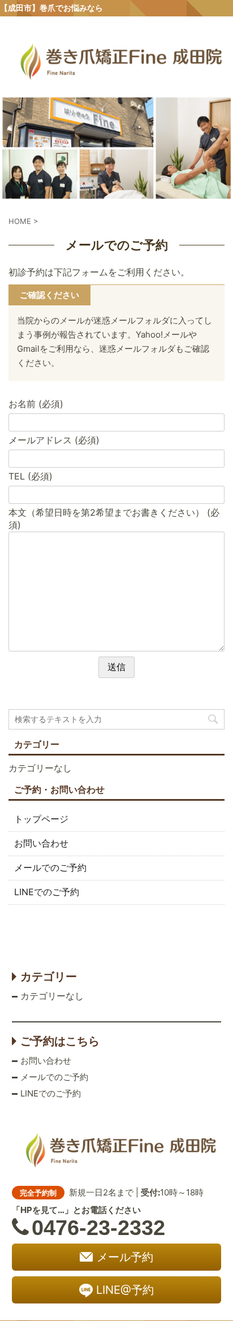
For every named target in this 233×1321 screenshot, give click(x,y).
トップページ (41, 818)
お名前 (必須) (35, 403)
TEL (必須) (30, 476)
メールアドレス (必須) (54, 440)
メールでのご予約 (50, 867)
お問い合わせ (41, 843)
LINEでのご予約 (46, 891)
